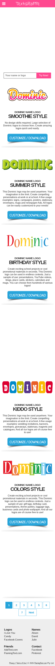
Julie (34, 639)
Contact (36, 646)
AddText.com (11, 650)
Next (31, 612)
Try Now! (43, 75)
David (35, 636)
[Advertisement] (27, 39)
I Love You (9, 633)
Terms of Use (21, 663)
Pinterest (36, 653)
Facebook (37, 650)
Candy (7, 636)
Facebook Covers (13, 639)
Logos (8, 629)
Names (36, 629)
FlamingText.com (13, 653)
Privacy (12, 663)
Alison (35, 633)
